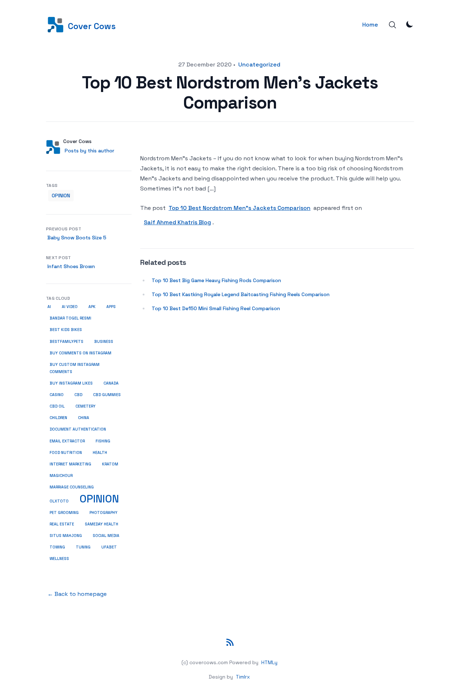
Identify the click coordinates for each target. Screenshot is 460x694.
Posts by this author (89, 150)
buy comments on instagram (80, 353)
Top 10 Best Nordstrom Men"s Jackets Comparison (239, 208)
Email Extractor (67, 441)
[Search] (392, 24)
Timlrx (243, 677)
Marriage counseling (72, 487)
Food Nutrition (66, 452)
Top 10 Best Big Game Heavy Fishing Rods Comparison (216, 280)
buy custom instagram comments (75, 368)
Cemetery (85, 406)
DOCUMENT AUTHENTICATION (78, 429)
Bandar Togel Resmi (70, 318)
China (83, 417)
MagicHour (61, 475)
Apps (111, 306)
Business (103, 341)
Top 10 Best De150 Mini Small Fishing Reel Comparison (216, 308)
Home (370, 24)
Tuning (83, 547)
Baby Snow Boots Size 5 (76, 237)
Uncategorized (259, 64)
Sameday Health (101, 524)
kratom (110, 464)
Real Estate (62, 524)
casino (57, 394)
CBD (78, 394)
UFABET (109, 547)
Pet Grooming (64, 512)
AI (49, 306)
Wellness (59, 558)
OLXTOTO (59, 501)
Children (58, 417)
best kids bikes (66, 329)
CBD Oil (57, 406)
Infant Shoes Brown (71, 266)
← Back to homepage (77, 594)
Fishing (103, 440)
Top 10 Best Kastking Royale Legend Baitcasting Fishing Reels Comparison (241, 294)
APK (92, 306)
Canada (111, 383)
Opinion (61, 195)
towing (57, 547)
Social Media (106, 535)
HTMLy (269, 662)
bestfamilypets (66, 341)
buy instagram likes (71, 383)
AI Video (70, 306)
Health (100, 452)
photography (103, 512)
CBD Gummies (107, 394)
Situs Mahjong (66, 535)
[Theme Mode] (409, 24)
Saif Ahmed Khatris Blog (177, 222)
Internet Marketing (70, 464)
